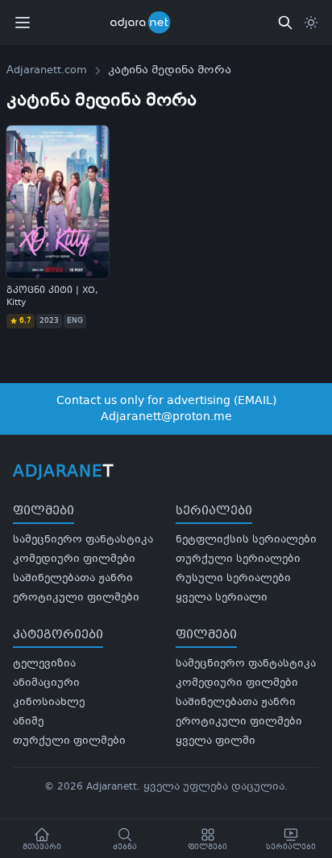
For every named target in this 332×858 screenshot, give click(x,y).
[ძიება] (285, 22)
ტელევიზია (44, 664)
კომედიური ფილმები (74, 559)
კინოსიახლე (49, 702)
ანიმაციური (46, 683)
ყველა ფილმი (215, 741)
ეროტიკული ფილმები (76, 598)
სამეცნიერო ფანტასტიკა (83, 540)
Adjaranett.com (46, 71)
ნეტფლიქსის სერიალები (246, 540)
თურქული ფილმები (69, 741)
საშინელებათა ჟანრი (73, 578)
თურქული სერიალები (238, 559)
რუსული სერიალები (233, 578)
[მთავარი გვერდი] (150, 22)
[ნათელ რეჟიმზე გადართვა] (311, 22)
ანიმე (28, 722)
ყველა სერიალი (222, 598)
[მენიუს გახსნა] (22, 22)
